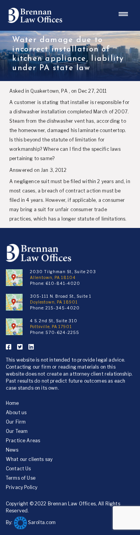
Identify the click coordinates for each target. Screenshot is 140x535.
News (12, 450)
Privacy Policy (21, 487)
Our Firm (16, 422)
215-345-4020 (63, 307)
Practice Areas (23, 440)
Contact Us (18, 468)
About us (16, 412)
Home (12, 403)
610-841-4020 (63, 283)
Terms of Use (20, 478)
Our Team (17, 431)
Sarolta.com (41, 522)
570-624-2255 (62, 332)
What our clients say (29, 459)
